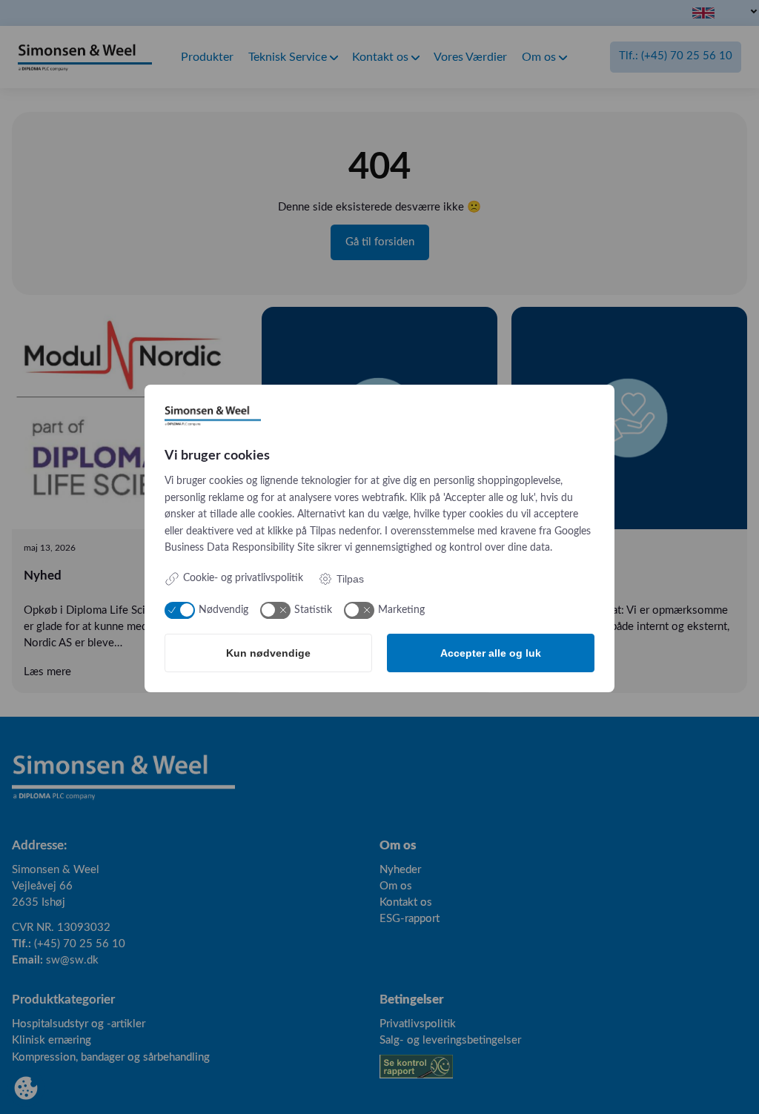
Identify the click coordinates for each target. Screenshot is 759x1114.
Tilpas (350, 579)
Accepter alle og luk (490, 653)
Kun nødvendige (268, 653)
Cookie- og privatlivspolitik (243, 578)
